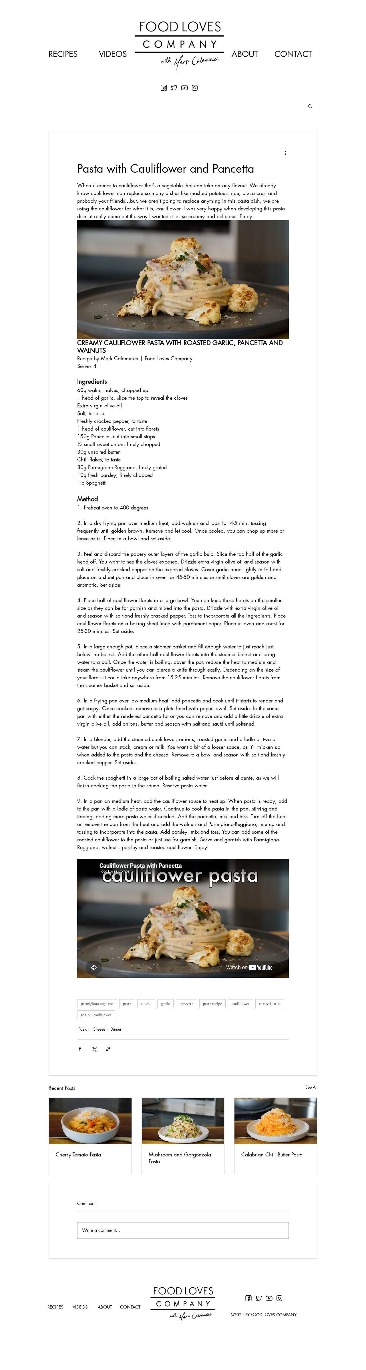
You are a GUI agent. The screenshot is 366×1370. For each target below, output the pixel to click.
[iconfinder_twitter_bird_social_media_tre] (174, 87)
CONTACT (293, 54)
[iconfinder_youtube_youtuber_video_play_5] (184, 87)
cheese (146, 1003)
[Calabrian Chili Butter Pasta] (275, 1121)
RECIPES (63, 54)
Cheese (99, 1029)
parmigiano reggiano (97, 1003)
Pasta (82, 1029)
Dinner (116, 1029)
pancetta (186, 1003)
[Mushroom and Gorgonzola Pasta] (183, 1121)
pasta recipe (212, 1003)
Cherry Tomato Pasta (78, 1154)
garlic (165, 1003)
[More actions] (285, 153)
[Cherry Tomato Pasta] (90, 1121)
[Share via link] (108, 1049)
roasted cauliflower (96, 1014)
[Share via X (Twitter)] (94, 1049)
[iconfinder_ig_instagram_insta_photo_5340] (194, 87)
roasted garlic (270, 1003)
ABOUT (245, 54)
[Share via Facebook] (80, 1049)
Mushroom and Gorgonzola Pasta (180, 1158)
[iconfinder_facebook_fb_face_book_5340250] (164, 87)
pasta (127, 1003)
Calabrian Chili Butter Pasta (272, 1154)
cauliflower (240, 1003)
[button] (310, 105)
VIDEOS (113, 54)
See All (311, 1087)
